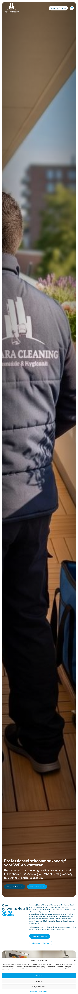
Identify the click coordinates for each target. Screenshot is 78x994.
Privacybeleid (43, 991)
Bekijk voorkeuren (39, 987)
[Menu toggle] (72, 8)
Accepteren (39, 976)
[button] (75, 960)
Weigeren (39, 981)
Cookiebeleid (34, 991)
